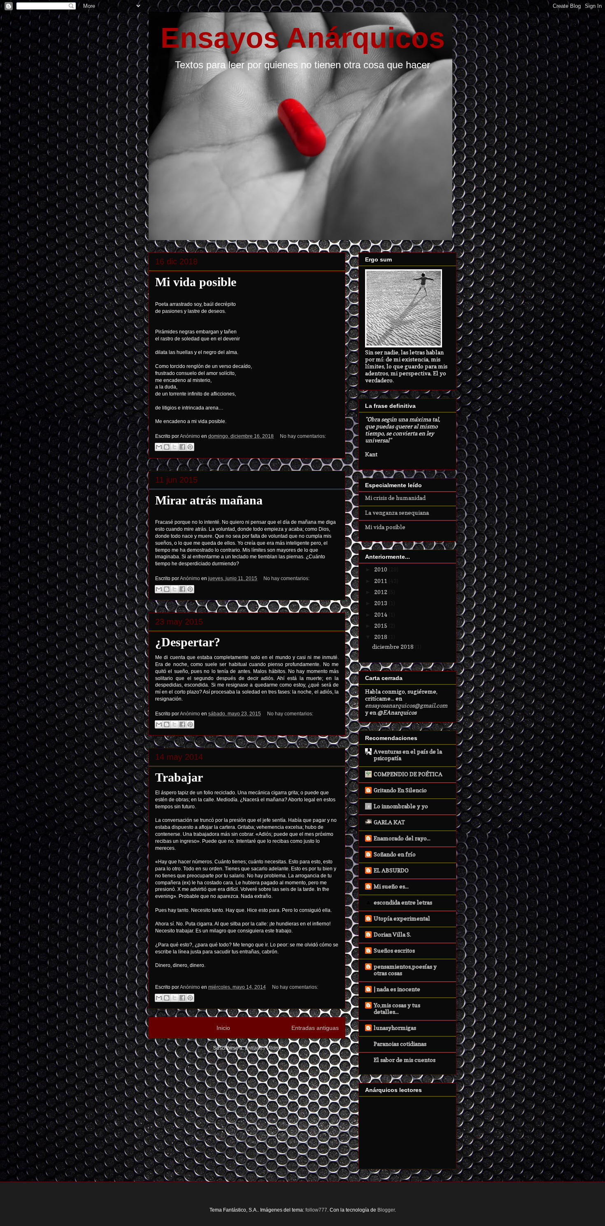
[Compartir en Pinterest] (190, 447)
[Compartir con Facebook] (182, 447)
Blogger (386, 1210)
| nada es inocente (397, 988)
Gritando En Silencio (400, 789)
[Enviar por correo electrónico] (159, 447)
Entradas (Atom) (263, 1048)
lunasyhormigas (395, 1027)
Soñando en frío (395, 854)
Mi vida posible (195, 282)
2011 (381, 580)
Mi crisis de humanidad (395, 497)
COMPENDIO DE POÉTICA (408, 773)
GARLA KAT (389, 822)
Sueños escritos (394, 950)
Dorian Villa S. (392, 934)
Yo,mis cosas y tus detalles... (397, 1008)
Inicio (223, 1028)
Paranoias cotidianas (400, 1043)
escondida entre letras (403, 902)
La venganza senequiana (397, 512)
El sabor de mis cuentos (404, 1059)
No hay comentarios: (303, 436)
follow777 (316, 1210)
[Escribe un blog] (167, 447)
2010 (381, 569)
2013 (381, 602)
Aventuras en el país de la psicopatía (408, 754)
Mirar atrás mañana (209, 500)
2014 (381, 614)
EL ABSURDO (391, 870)
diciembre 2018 (393, 646)
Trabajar (179, 777)
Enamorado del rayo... (402, 838)
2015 (381, 625)
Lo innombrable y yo (401, 806)
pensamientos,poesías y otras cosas (405, 969)
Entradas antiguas (315, 1028)
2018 (381, 636)
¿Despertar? (187, 642)
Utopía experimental (402, 918)
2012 (381, 591)
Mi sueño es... (391, 886)
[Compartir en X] (174, 447)
